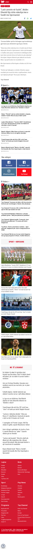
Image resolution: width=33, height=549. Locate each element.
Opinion (20, 465)
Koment (20, 467)
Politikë (3, 465)
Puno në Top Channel (23, 515)
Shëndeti (20, 492)
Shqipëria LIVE (4, 513)
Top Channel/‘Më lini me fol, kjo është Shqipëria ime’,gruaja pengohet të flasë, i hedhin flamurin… (16, 234)
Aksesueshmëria (22, 521)
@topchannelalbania (8, 174)
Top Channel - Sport (24, 165)
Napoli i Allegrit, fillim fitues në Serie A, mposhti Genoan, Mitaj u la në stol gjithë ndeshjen (15, 133)
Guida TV (3, 521)
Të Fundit (7, 6)
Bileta (19, 510)
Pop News (22, 483)
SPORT (7, 2)
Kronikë (3, 467)
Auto (19, 474)
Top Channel (9, 165)
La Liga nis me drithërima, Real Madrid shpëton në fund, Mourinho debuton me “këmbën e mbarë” (16, 108)
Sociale (3, 474)
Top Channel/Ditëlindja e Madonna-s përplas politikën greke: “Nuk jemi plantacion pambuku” (15, 214)
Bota (19, 462)
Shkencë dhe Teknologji (24, 472)
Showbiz (20, 486)
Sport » (5, 85)
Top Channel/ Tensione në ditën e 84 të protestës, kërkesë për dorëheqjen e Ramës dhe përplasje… (16, 203)
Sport (2, 6)
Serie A (3, 497)
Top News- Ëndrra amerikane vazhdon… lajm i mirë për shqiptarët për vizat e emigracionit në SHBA (15, 228)
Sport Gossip (4, 501)
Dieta (19, 494)
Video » (5, 181)
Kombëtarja (4, 486)
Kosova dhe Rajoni (22, 470)
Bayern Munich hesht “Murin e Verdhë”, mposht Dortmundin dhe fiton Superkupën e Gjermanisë (15, 149)
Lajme (3, 462)
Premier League (5, 492)
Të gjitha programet (6, 519)
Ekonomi (3, 472)
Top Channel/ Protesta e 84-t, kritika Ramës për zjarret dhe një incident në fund (15, 208)
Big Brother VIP (5, 508)
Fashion (20, 490)
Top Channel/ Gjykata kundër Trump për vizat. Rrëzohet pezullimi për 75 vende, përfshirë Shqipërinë (15, 221)
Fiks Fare (3, 515)
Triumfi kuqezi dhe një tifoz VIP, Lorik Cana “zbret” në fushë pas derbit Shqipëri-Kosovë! (15, 141)
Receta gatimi (21, 497)
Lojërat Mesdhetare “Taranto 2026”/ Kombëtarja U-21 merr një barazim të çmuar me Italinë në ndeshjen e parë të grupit (16, 124)
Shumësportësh (5, 499)
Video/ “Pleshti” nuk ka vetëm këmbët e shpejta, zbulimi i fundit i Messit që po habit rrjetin (16, 116)
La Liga (3, 494)
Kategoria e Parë (5, 490)
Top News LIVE (5, 478)
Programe (5, 505)
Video (2, 476)
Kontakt (20, 513)
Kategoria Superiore (6, 488)
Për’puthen (4, 510)
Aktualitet (3, 470)
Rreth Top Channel (22, 508)
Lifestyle (20, 488)
